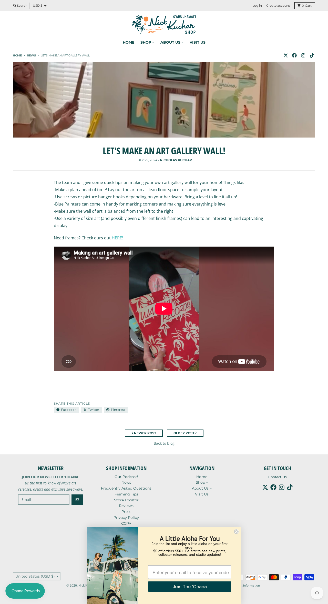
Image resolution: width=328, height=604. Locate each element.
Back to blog (164, 443)
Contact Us (277, 476)
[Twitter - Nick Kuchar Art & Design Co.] (285, 55)
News (31, 55)
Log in (257, 5)
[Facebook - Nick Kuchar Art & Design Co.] (294, 55)
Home (17, 55)
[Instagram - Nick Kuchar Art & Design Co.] (303, 55)
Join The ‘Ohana (190, 586)
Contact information (245, 585)
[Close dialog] (236, 531)
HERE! (117, 238)
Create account (278, 5)
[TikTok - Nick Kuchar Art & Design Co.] (312, 55)
